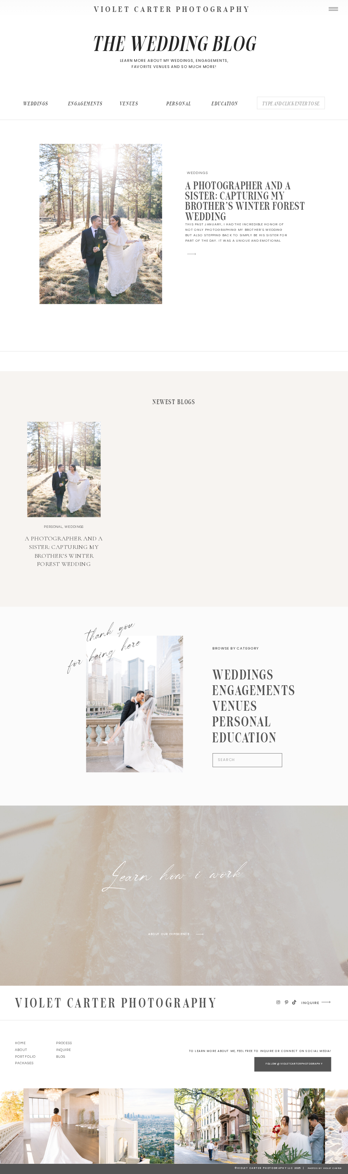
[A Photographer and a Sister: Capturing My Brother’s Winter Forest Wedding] (100, 224)
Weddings (197, 173)
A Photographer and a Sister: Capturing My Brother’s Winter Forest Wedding (245, 201)
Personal (53, 526)
